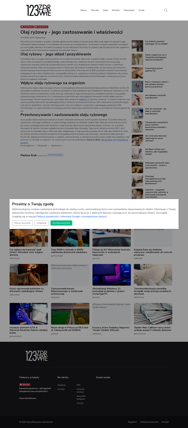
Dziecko (116, 10)
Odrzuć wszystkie (22, 223)
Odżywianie (129, 10)
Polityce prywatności (47, 216)
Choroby (95, 10)
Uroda (141, 10)
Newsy (84, 10)
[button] (166, 10)
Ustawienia (42, 223)
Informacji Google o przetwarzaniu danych (84, 216)
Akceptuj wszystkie (61, 223)
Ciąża (105, 10)
